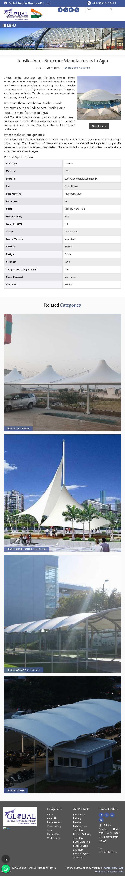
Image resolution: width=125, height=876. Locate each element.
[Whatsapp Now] (6, 869)
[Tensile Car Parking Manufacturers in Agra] (62, 372)
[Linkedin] (71, 9)
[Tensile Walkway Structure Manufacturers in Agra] (62, 614)
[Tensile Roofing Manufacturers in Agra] (62, 734)
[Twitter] (65, 9)
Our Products (53, 68)
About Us (52, 818)
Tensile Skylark (81, 853)
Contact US (53, 834)
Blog (49, 830)
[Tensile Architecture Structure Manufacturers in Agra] (62, 493)
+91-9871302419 (108, 852)
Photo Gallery (54, 822)
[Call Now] (6, 859)
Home (39, 68)
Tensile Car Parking (18, 428)
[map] (6, 828)
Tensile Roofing (16, 790)
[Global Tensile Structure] (16, 13)
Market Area (53, 838)
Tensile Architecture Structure (26, 549)
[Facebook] (60, 9)
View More (78, 857)
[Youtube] (76, 9)
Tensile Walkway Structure (23, 670)
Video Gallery (54, 826)
